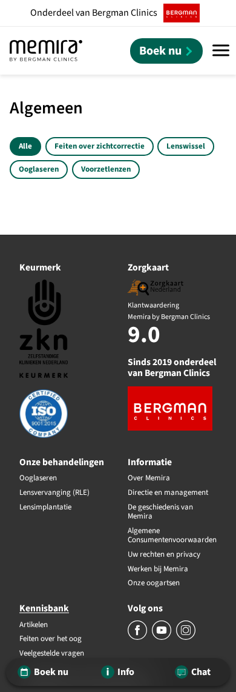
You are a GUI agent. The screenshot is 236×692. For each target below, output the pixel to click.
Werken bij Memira (158, 569)
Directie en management (168, 493)
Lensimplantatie (45, 507)
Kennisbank (44, 608)
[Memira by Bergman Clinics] (46, 50)
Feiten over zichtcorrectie (99, 146)
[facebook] (138, 637)
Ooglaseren (39, 169)
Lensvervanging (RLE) (54, 493)
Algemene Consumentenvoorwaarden (172, 535)
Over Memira (149, 478)
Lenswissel (185, 146)
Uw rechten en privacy (164, 555)
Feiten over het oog (50, 639)
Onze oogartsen (154, 583)
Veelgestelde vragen (51, 654)
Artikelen (33, 625)
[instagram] (185, 637)
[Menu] (221, 51)
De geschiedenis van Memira (160, 512)
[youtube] (162, 637)
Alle (25, 146)
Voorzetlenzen (106, 169)
